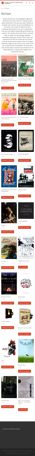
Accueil (2, 8)
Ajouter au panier (8, 88)
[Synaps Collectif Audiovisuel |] (2, 3)
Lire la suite (22, 267)
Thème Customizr (26, 453)
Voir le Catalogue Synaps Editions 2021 (17, 54)
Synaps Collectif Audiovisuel (13, 451)
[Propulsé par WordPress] (11, 453)
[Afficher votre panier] (29, 2)
